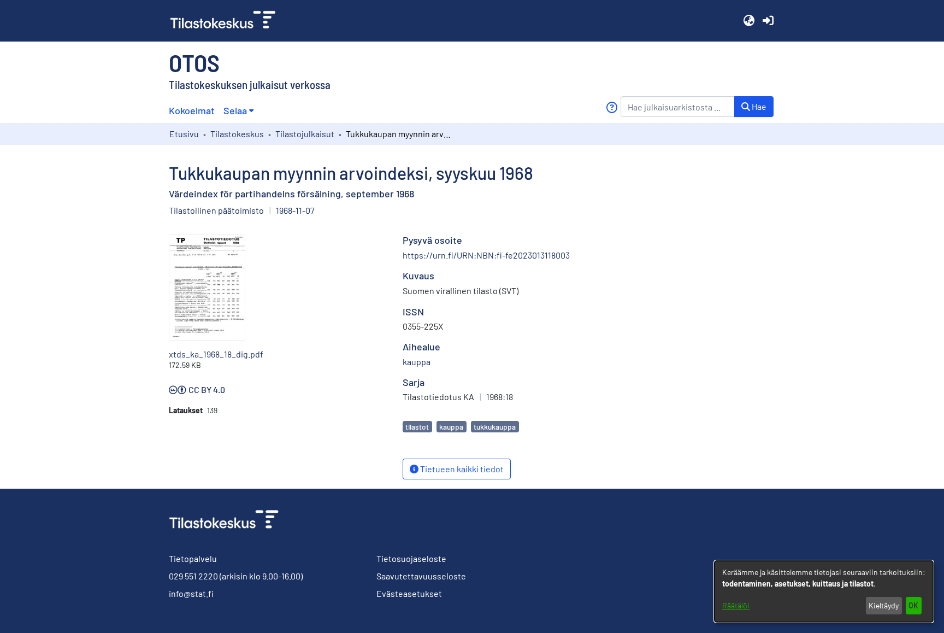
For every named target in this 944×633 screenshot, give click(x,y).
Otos (194, 62)
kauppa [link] (416, 361)
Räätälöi (736, 605)
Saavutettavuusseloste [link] (421, 576)
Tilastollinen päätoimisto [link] (216, 210)
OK (913, 605)
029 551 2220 (193, 576)
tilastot (417, 426)
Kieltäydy (884, 605)
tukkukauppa (495, 426)
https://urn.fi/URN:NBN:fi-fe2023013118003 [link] (486, 255)
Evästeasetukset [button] (409, 593)
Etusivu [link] (184, 133)
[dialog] (824, 591)
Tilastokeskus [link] (237, 133)
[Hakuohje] (611, 107)
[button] (748, 20)
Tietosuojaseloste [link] (411, 558)
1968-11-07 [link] (295, 210)
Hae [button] (758, 106)
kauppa (451, 426)
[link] (227, 20)
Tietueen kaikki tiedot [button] (461, 469)
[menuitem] (238, 110)
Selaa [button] (235, 110)
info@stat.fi (191, 593)
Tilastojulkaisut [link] (304, 133)
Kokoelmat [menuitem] (192, 110)
